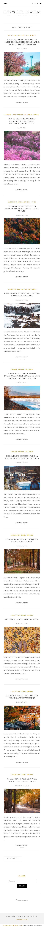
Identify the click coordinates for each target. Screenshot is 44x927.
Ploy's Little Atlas (22, 12)
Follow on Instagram (22, 900)
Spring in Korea (28, 35)
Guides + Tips (14, 35)
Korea (10, 289)
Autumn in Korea (16, 202)
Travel (36, 114)
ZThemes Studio (22, 919)
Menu (5, 4)
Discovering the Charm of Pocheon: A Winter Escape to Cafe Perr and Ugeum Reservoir (22, 376)
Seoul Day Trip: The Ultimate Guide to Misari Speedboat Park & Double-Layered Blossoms (22, 42)
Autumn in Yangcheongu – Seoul (22, 619)
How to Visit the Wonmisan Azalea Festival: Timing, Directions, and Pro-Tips (22, 121)
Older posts (12, 858)
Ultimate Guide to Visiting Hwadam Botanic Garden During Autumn (22, 208)
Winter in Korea (28, 289)
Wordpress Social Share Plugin (13, 925)
